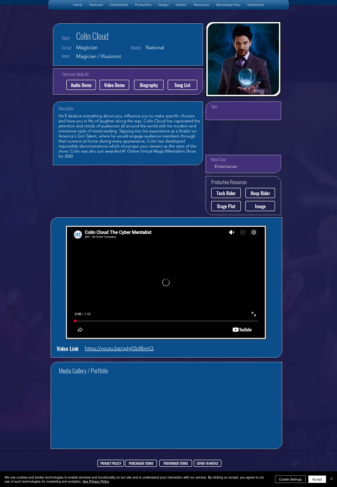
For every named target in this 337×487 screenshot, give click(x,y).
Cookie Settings (290, 479)
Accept (317, 479)
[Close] (331, 479)
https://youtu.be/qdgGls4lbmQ (119, 348)
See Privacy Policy (96, 481)
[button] (119, 5)
